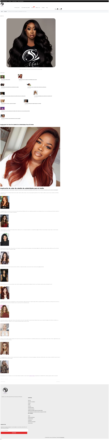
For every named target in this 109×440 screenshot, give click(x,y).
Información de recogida (31, 421)
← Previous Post (2, 381)
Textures (29, 403)
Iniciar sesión (14, 1)
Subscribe (14, 432)
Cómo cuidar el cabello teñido (5, 79)
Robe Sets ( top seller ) (31, 401)
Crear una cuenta (20, 1)
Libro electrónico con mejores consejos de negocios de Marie (37, 411)
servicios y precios (32, 375)
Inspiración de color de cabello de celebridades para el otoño (28, 79)
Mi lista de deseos (4, 1)
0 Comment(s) (3, 125)
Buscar (29, 415)
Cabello (29, 404)
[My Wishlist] (59, 9)
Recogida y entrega (31, 407)
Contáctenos (30, 420)
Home (2, 11)
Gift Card (29, 400)
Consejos (5, 11)
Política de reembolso (31, 417)
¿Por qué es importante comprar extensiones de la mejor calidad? (10, 118)
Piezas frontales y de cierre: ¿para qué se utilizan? (8, 103)
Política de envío (30, 418)
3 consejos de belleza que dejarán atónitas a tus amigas (33, 103)
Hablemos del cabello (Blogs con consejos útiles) (35, 410)
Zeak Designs (62, 437)
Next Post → (58, 381)
